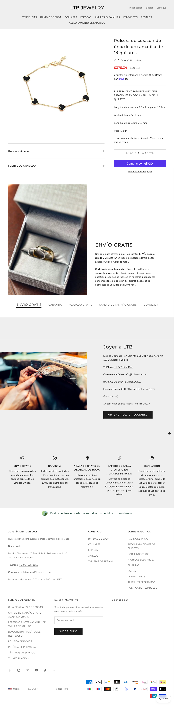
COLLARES (71, 17)
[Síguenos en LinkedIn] (54, 670)
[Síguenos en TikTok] (45, 670)
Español (32, 689)
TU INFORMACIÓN (18, 658)
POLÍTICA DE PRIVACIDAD (23, 647)
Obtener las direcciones (128, 414)
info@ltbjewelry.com (135, 374)
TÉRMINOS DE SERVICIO (141, 582)
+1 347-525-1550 (123, 367)
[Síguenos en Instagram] (18, 670)
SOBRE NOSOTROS (138, 554)
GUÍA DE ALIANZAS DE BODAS (25, 607)
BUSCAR (132, 571)
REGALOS (146, 17)
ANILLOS (93, 555)
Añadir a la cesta (140, 153)
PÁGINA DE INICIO (138, 538)
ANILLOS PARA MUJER (107, 17)
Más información (125, 513)
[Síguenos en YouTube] (36, 670)
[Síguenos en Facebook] (10, 670)
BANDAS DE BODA (50, 17)
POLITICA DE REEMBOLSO (142, 587)
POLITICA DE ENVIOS (20, 641)
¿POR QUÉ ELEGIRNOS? (141, 559)
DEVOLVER (150, 304)
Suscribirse (68, 631)
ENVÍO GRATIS (29, 304)
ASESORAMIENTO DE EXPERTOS (87, 23)
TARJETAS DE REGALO (100, 561)
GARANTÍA (55, 304)
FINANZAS (134, 565)
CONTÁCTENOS (136, 576)
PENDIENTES (130, 17)
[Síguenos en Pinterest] (27, 670)
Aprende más (120, 261)
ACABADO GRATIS (80, 304)
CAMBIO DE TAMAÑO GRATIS (118, 304)
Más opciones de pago (140, 171)
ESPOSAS (85, 17)
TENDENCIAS (29, 17)
